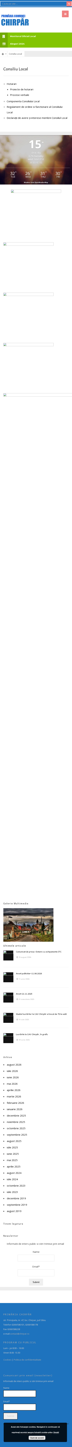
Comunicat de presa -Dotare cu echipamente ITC (38, 951)
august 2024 (14, 1172)
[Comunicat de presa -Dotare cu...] (8, 955)
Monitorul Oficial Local (23, 36)
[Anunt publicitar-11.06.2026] (8, 977)
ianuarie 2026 (14, 1109)
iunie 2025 (13, 1153)
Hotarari (11, 83)
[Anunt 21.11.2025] (8, 997)
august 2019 (14, 1211)
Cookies (7, 1359)
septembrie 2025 (17, 1134)
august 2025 (14, 1141)
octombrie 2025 (16, 1128)
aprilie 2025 (13, 1166)
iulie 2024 (12, 1179)
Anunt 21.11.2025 (24, 993)
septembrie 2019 (17, 1204)
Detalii (56, 1432)
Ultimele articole (14, 945)
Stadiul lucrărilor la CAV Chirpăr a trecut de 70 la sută (41, 1014)
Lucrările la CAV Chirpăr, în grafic (32, 1034)
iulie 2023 (12, 1192)
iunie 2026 (13, 1077)
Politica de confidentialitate (27, 1359)
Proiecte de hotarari (21, 89)
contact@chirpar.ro (19, 1333)
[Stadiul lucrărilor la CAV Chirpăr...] (8, 1018)
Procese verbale (19, 95)
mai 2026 (12, 1083)
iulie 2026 (12, 1071)
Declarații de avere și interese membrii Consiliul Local (37, 117)
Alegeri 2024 (17, 44)
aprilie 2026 (13, 1090)
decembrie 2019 (16, 1198)
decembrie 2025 (16, 1115)
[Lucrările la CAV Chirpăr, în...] (8, 1038)
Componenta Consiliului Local (23, 101)
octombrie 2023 (16, 1185)
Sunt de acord (37, 1437)
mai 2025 (12, 1160)
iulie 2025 (12, 1147)
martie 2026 (14, 1096)
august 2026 (14, 1064)
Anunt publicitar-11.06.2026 (29, 973)
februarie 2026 (15, 1102)
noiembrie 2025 (16, 1122)
